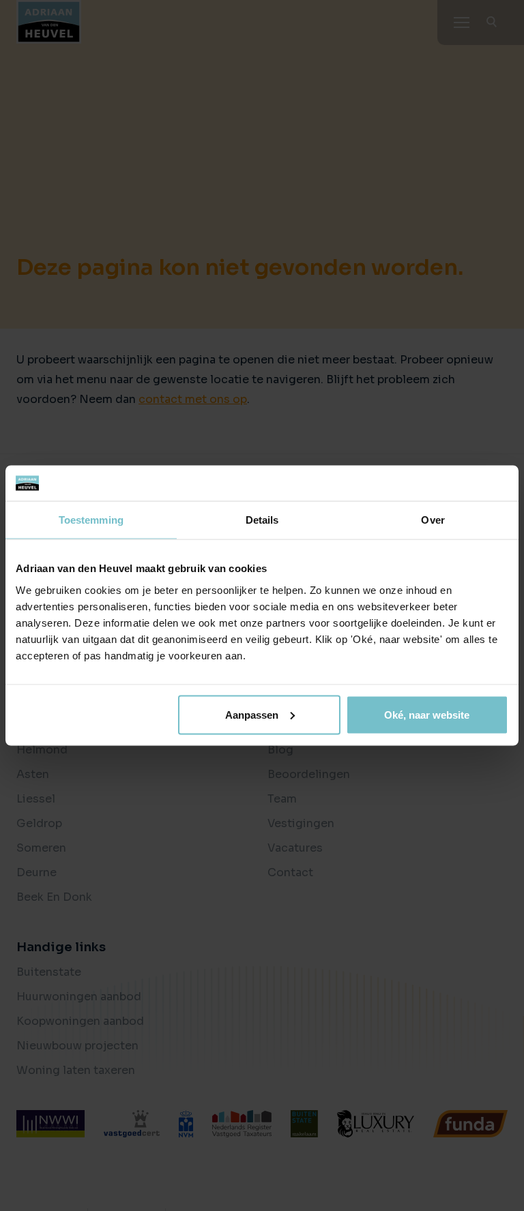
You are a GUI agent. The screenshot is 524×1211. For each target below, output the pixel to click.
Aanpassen (251, 714)
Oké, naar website (426, 714)
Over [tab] (432, 520)
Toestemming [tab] (91, 520)
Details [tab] (262, 520)
